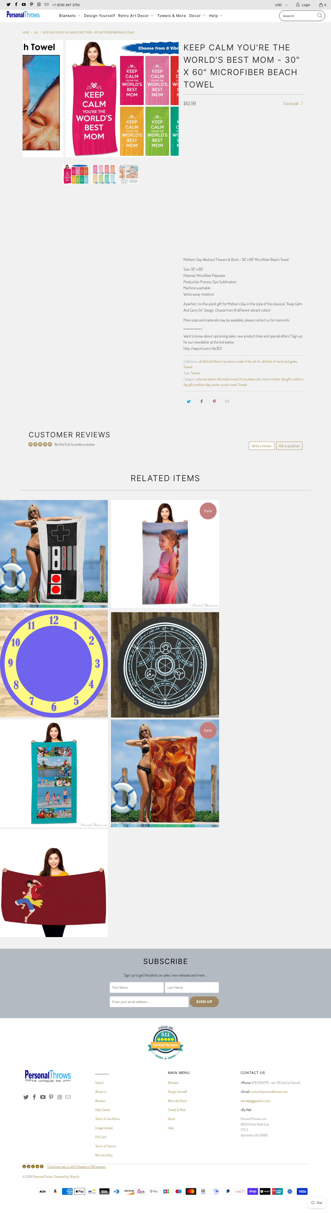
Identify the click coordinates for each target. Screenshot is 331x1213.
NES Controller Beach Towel (54, 554)
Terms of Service (105, 1146)
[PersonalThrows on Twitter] (8, 5)
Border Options (194, 147)
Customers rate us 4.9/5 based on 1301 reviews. (76, 1167)
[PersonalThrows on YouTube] (23, 5)
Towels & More (171, 15)
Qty (185, 210)
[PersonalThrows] (29, 15)
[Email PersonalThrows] (46, 5)
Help (214, 15)
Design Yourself (99, 15)
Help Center (102, 1110)
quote (224, 384)
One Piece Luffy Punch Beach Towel (54, 883)
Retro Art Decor (134, 15)
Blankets (68, 15)
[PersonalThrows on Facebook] (16, 5)
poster (216, 384)
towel (233, 384)
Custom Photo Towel (165, 554)
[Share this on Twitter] (188, 401)
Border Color (193, 189)
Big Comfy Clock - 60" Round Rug (54, 664)
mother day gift (281, 379)
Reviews (100, 1101)
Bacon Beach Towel (165, 773)
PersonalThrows (43, 1176)
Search (99, 1082)
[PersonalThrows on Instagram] (39, 5)
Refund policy (104, 1155)
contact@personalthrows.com (269, 1091)
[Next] (170, 98)
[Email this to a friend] (227, 401)
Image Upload (104, 1128)
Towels (187, 367)
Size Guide (291, 103)
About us (100, 1091)
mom (266, 379)
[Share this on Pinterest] (214, 401)
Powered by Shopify (66, 1176)
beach (212, 379)
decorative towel (227, 379)
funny (243, 379)
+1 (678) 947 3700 (66, 5)
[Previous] (30, 98)
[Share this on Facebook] (201, 401)
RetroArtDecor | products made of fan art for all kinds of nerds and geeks (250, 361)
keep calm (254, 379)
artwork (201, 379)
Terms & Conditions (107, 1119)
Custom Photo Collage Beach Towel (54, 773)
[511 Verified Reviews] (165, 1062)
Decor (195, 15)
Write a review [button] (262, 445)
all (200, 361)
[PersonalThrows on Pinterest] (31, 5)
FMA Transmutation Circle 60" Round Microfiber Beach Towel (165, 665)
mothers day (202, 384)
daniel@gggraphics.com (255, 1101)
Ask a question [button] (289, 445)
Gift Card (100, 1137)
